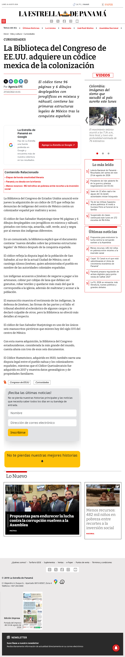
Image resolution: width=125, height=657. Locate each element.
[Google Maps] (55, 581)
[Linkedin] (21, 81)
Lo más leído (103, 165)
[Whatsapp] (16, 81)
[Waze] (62, 581)
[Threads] (52, 21)
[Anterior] (87, 120)
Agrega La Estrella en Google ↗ (58, 145)
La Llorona (50, 28)
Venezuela (66, 28)
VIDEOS (103, 75)
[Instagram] (71, 21)
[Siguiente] (119, 120)
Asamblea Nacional (108, 28)
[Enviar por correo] (26, 81)
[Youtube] (77, 21)
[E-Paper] (107, 4)
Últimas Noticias (31, 28)
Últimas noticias (103, 232)
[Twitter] (6, 81)
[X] (58, 21)
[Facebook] (64, 21)
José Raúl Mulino (85, 28)
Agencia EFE (15, 86)
